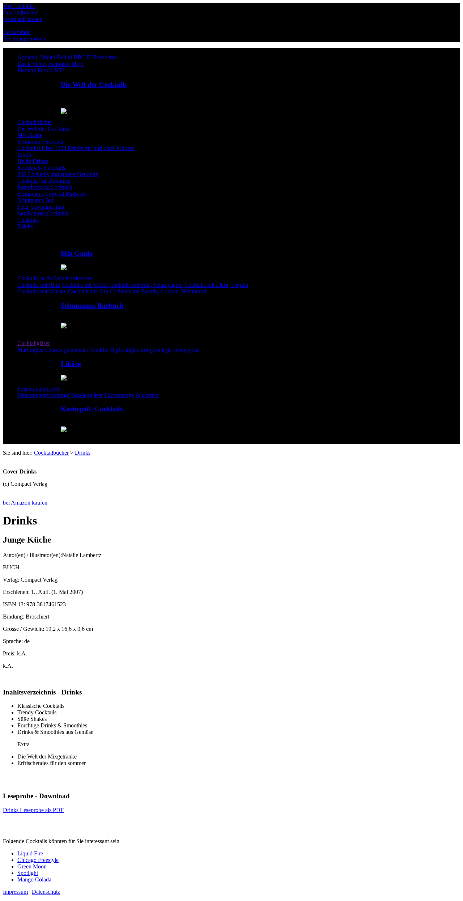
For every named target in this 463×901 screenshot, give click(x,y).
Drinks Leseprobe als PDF (33, 810)
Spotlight (27, 873)
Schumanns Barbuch (92, 305)
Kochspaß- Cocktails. (92, 409)
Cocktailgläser (33, 343)
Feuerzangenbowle (39, 389)
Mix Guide (77, 253)
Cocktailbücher (34, 122)
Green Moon (32, 866)
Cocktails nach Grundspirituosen (54, 278)
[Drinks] (4, 459)
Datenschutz (46, 892)
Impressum (15, 892)
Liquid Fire (30, 853)
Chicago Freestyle (38, 860)
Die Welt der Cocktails (94, 84)
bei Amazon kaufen (25, 503)
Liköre (71, 363)
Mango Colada (34, 879)
